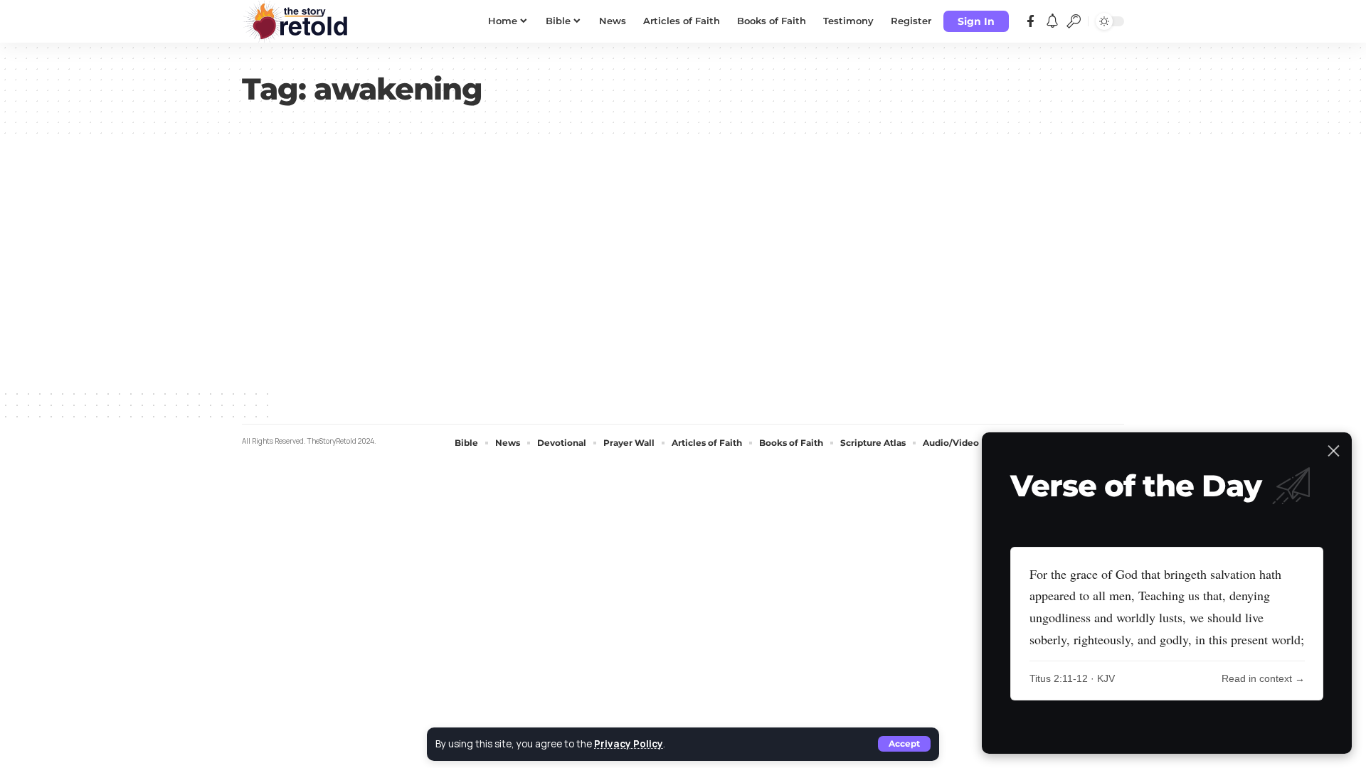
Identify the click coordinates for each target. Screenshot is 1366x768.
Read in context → (1263, 678)
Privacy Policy (628, 743)
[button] (904, 744)
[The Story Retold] (299, 21)
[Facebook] (1030, 21)
